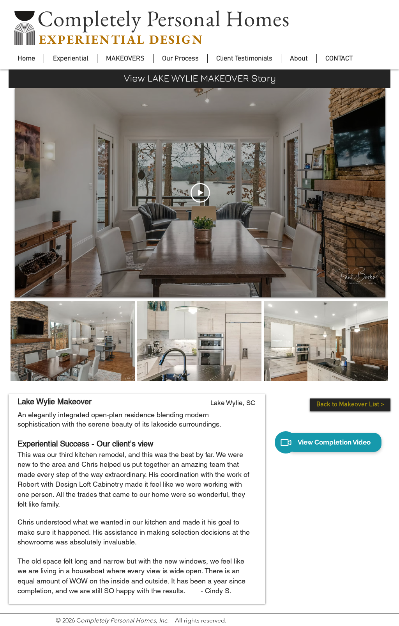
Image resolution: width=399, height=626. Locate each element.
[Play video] (200, 193)
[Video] (286, 442)
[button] (72, 341)
